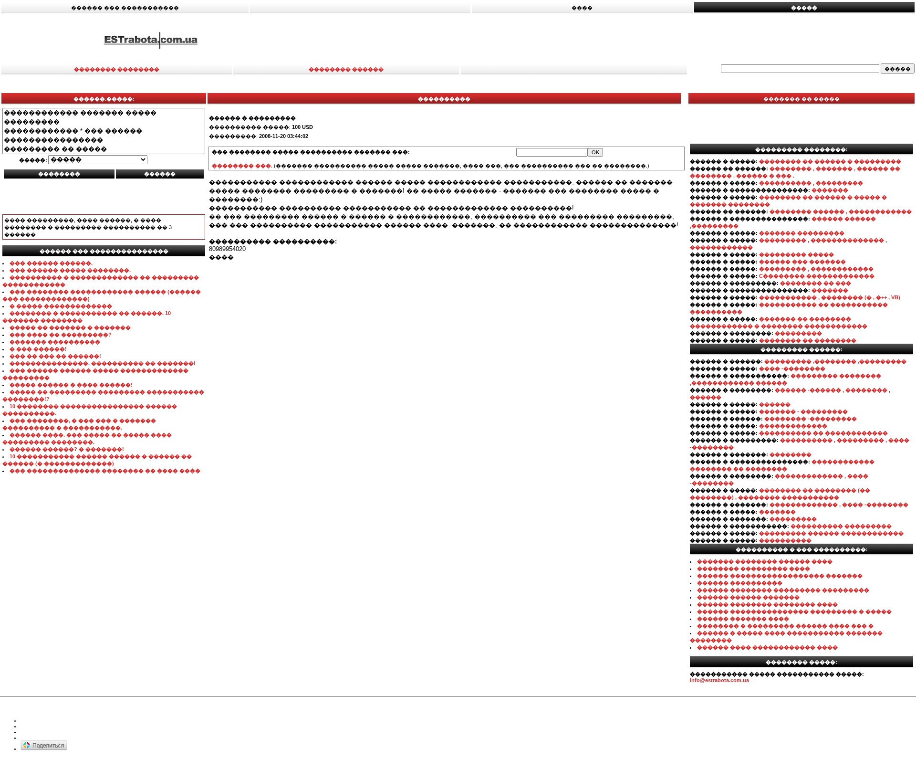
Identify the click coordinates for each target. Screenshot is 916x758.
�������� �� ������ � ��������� (830, 161)
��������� (798, 333)
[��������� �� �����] (104, 149)
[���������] (104, 121)
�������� (791, 454)
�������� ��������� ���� (753, 568)
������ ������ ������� (748, 597)
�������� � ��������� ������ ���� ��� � (785, 626)
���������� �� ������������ (823, 433)
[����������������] (104, 140)
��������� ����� (796, 254)
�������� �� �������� (807, 340)
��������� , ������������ (816, 269)
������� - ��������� (803, 411)
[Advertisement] (608, 39)
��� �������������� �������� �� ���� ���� (105, 471)
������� (830, 190)
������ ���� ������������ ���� (767, 647)
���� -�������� (792, 368)
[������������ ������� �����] (104, 112)
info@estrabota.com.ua (719, 680)
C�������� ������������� (816, 276)
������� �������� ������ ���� (765, 561)
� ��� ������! (38, 349)
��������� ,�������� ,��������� (835, 361)
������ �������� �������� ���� (767, 604)
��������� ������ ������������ (831, 533)
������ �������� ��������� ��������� (783, 590)
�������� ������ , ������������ (841, 211)
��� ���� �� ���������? (61, 334)
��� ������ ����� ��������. (70, 270)
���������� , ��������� (811, 183)
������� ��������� (801, 233)
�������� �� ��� (815, 283)
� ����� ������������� (61, 306)
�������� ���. (242, 165)
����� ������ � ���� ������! (71, 385)
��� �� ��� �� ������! (55, 356)
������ (775, 404)
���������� (785, 540)
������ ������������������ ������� (780, 576)
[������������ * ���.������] (104, 131)
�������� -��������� (810, 418)
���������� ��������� (841, 526)
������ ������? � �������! (67, 449)
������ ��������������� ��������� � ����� (794, 611)
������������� (793, 426)
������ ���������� (739, 583)
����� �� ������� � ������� (70, 327)
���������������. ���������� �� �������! (103, 363)
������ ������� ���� (743, 618)
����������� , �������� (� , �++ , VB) (829, 297)
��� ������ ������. (51, 263)
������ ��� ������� (802, 261)
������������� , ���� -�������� (839, 504)
